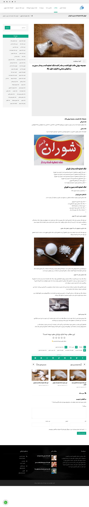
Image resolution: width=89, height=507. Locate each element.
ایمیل (67, 421)
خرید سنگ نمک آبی (14, 44)
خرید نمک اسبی (15, 47)
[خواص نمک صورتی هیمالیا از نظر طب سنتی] (54, 464)
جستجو (7, 27)
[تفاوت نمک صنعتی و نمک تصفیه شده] (54, 457)
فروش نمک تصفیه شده (69, 350)
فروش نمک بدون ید (78, 350)
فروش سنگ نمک (22, 65)
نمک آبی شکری (22, 81)
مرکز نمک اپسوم (14, 78)
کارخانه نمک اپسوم (13, 103)
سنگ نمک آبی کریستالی (21, 59)
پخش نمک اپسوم (22, 103)
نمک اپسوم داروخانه (15, 84)
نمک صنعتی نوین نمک (12, 97)
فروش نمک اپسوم (14, 69)
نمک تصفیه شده (22, 91)
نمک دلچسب (15, 91)
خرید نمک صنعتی (22, 53)
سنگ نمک (23, 56)
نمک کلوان (8, 100)
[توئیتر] (12, 1)
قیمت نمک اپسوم (22, 75)
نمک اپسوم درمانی (22, 87)
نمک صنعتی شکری (11, 94)
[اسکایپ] (7, 1)
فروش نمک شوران (60, 350)
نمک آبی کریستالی (14, 81)
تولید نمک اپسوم (22, 40)
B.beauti (80, 347)
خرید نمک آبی (22, 47)
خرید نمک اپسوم (22, 50)
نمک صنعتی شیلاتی (22, 97)
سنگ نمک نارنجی (22, 62)
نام (85, 421)
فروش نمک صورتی (22, 72)
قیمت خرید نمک (14, 72)
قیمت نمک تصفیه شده (13, 75)
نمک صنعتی (8, 91)
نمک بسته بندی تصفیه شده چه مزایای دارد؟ (42, 469)
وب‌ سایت (47, 421)
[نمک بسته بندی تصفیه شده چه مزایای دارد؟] (54, 471)
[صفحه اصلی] (32, 16)
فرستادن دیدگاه (81, 433)
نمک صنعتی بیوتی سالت (21, 94)
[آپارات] (4, 1)
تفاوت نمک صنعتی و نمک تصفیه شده (43, 456)
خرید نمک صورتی (14, 53)
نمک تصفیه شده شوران (60, 347)
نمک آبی (7, 78)
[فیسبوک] (15, 1)
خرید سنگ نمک (22, 44)
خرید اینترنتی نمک (14, 40)
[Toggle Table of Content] (83, 61)
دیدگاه (84, 406)
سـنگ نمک (63, 318)
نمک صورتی (23, 100)
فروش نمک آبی (22, 69)
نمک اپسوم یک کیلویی (13, 87)
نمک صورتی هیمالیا (15, 100)
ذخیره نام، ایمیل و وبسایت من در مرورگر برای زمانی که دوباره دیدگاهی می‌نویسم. (66, 429)
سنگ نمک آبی (16, 56)
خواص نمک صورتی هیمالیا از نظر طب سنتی (42, 462)
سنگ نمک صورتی (11, 59)
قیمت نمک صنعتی (22, 78)
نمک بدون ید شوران (51, 350)
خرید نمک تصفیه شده (13, 50)
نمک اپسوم (23, 84)
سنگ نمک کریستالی (13, 62)
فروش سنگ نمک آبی (13, 65)
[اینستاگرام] (9, 1)
